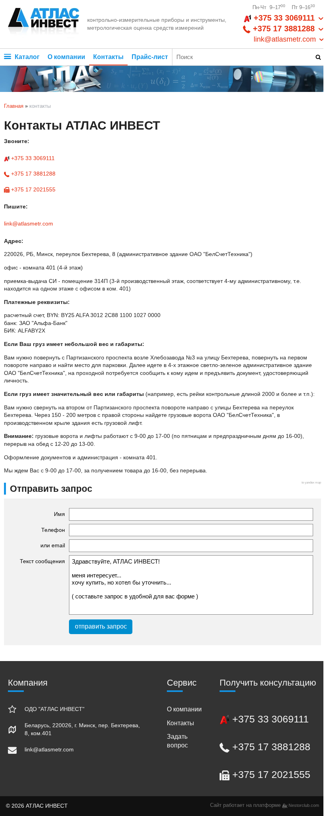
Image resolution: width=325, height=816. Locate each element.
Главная (13, 106)
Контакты (108, 57)
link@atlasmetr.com (28, 223)
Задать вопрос (177, 741)
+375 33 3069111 (32, 158)
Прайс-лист (150, 57)
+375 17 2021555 (32, 189)
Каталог (26, 57)
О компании (66, 57)
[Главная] (43, 24)
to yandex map (311, 482)
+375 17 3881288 (32, 173)
